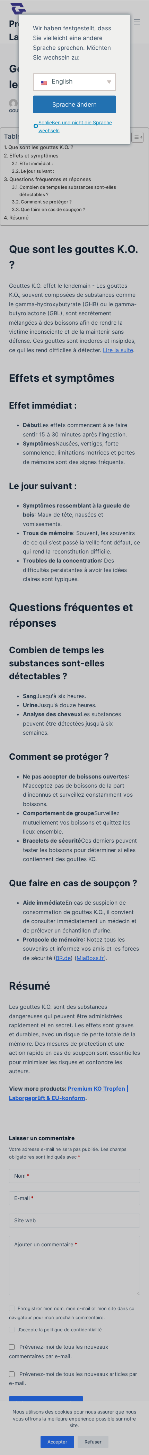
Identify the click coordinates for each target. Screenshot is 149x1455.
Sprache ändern (74, 104)
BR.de (63, 957)
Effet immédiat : (36, 163)
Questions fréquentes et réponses (50, 179)
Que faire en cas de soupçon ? (53, 209)
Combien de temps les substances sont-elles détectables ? (67, 190)
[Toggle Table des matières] (134, 137)
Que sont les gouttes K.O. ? (40, 147)
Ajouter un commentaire (45, 1244)
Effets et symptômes (34, 155)
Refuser (93, 1442)
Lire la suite (118, 350)
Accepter (57, 1442)
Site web (25, 1220)
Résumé (18, 217)
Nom (21, 1175)
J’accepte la (60, 1329)
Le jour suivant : (37, 171)
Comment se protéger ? (46, 201)
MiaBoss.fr (90, 957)
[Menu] (137, 22)
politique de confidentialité (73, 1329)
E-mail (24, 1198)
